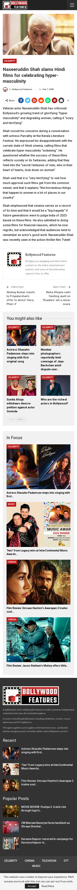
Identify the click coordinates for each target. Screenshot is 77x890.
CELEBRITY (9, 61)
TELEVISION (49, 860)
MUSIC (11, 504)
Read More (47, 886)
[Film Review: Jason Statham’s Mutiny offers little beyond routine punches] (38, 639)
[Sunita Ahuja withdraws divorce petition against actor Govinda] (21, 385)
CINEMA (12, 562)
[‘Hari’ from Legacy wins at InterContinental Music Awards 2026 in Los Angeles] (38, 524)
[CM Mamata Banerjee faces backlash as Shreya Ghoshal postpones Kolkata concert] (11, 827)
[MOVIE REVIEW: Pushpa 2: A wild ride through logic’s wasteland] (11, 811)
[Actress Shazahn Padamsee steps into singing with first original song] (21, 335)
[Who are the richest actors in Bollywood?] (55, 385)
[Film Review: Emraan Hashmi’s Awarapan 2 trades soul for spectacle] (38, 582)
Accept (32, 886)
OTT (66, 860)
